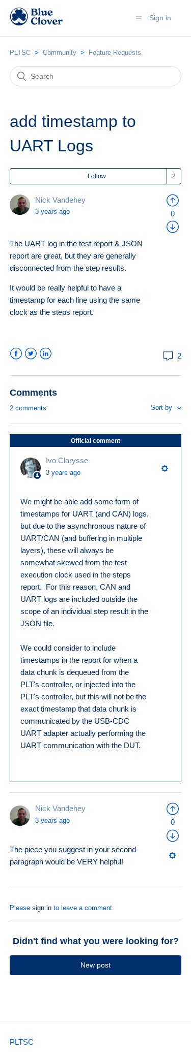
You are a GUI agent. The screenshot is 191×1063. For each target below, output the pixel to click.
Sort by (162, 407)
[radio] (173, 200)
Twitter (30, 353)
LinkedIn (45, 353)
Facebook (16, 353)
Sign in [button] (160, 18)
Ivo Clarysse (67, 460)
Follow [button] (97, 176)
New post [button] (95, 965)
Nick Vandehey (60, 200)
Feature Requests (115, 52)
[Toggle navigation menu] (138, 18)
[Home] (36, 23)
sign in (41, 908)
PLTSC (20, 52)
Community (59, 52)
